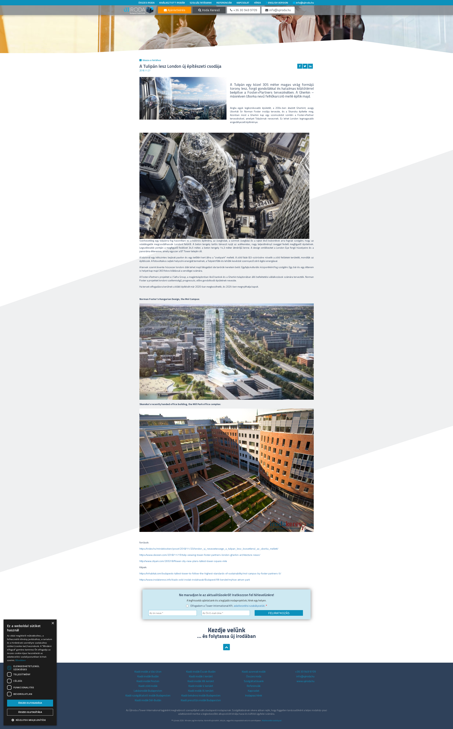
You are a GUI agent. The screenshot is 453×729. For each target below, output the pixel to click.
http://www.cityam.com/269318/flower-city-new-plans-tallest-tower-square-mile (183, 561)
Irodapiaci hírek (253, 695)
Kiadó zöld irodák (148, 686)
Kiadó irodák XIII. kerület (201, 681)
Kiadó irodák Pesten (148, 681)
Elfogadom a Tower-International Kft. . (229, 605)
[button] (30, 720)
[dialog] (30, 672)
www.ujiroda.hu (305, 681)
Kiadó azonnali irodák (254, 672)
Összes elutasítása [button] (30, 712)
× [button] (52, 623)
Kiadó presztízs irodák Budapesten (201, 700)
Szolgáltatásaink (201, 2)
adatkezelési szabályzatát (249, 606)
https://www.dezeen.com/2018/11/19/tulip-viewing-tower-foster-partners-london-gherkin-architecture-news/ (199, 555)
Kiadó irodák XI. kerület (201, 691)
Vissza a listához (151, 60)
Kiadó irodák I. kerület (201, 676)
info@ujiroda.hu (304, 2)
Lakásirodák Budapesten (148, 691)
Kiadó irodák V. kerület (200, 686)
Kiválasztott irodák (172, 2)
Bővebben (20, 660)
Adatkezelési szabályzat (272, 720)
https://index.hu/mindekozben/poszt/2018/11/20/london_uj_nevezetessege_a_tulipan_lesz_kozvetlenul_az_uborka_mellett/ (208, 548)
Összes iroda (146, 2)
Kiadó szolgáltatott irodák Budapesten (147, 695)
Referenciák (224, 2)
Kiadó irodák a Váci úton (147, 672)
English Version (277, 2)
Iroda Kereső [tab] (210, 10)
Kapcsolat (243, 2)
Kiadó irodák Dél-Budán (148, 700)
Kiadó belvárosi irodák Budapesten (200, 695)
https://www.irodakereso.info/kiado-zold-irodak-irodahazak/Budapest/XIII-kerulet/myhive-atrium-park (194, 579)
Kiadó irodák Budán (148, 676)
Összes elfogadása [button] (30, 702)
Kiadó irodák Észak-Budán (201, 672)
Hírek (257, 2)
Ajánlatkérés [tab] (176, 10)
